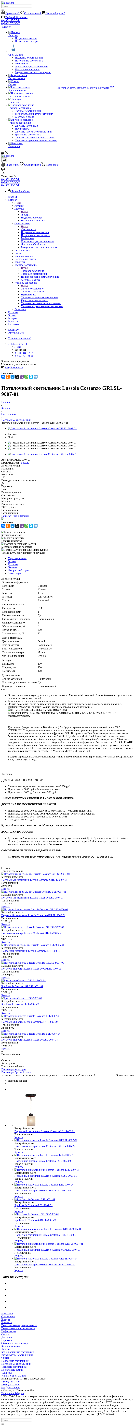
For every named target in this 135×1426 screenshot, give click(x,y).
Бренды (5, 1319)
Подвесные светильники (15, 1360)
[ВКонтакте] (3, 377)
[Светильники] (32, 48)
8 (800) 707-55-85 (10, 23)
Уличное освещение (32, 288)
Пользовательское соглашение (18, 1328)
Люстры (25, 214)
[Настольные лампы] (32, 93)
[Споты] (32, 81)
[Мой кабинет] (3, 169)
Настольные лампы (12, 1369)
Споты (5, 1357)
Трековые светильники (14, 1366)
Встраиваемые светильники (17, 1355)
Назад (17, 202)
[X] (17, 377)
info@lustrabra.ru (14, 367)
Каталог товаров (10, 1346)
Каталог (19, 205)
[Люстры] (32, 32)
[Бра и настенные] (32, 87)
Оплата (5, 1334)
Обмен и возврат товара (14, 1343)
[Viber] (22, 377)
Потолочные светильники (16, 1363)
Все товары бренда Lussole (16, 1072)
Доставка (6, 1337)
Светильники (28, 229)
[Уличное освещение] (32, 119)
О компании (8, 1316)
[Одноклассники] (8, 377)
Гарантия (6, 1340)
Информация (8, 1331)
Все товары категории (13, 1069)
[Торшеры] (32, 99)
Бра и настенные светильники (18, 1352)
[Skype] (31, 377)
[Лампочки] (32, 143)
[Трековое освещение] (32, 105)
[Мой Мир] (12, 377)
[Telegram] (36, 377)
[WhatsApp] (26, 377)
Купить (5, 888)
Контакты (6, 1322)
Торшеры (6, 1372)
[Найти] (2, 10)
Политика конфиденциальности (19, 1325)
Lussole (25, 462)
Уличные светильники (14, 1375)
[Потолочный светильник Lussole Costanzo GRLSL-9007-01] (42, 428)
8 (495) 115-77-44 (10, 20)
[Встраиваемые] (32, 75)
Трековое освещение (32, 270)
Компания (7, 1313)
